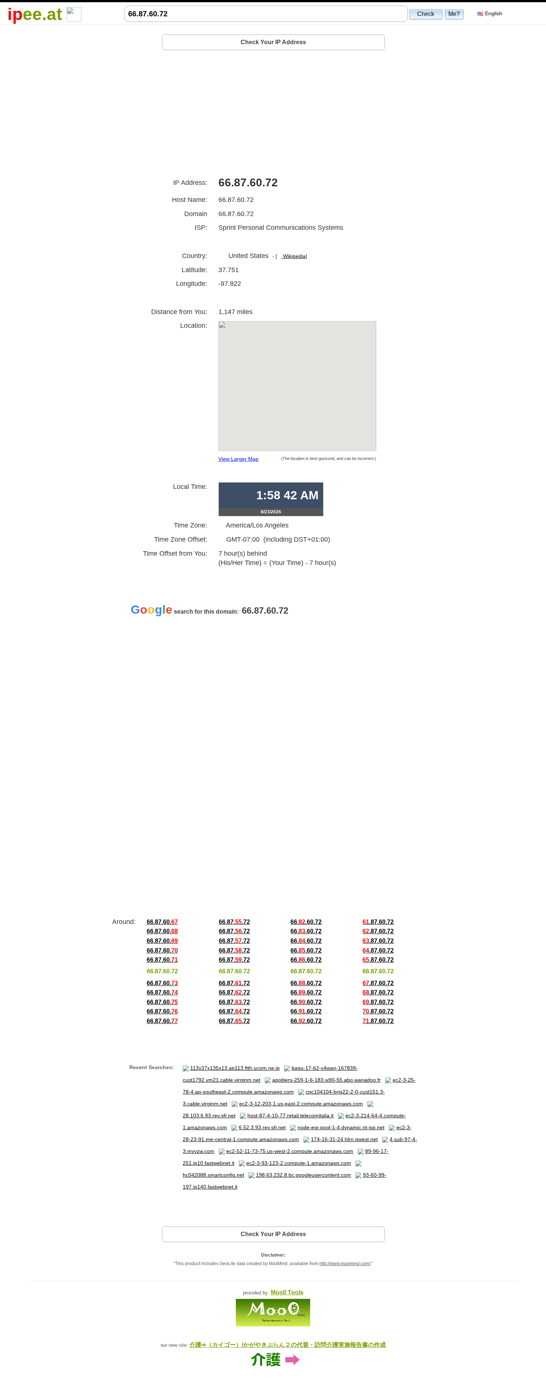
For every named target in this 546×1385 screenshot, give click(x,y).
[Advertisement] (273, 111)
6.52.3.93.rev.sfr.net (262, 1127)
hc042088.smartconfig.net (213, 1175)
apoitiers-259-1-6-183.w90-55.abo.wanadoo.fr (326, 1080)
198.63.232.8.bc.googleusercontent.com (303, 1175)
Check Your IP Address (273, 42)
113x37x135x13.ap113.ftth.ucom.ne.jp (235, 1068)
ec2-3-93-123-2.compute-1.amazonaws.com (298, 1163)
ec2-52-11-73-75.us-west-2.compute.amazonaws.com (289, 1151)
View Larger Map (238, 459)
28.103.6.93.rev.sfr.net (209, 1115)
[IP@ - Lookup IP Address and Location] (73, 14)
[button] (426, 13)
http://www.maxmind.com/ (344, 1263)
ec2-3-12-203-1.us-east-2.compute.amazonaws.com (301, 1104)
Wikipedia (294, 256)
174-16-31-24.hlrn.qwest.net (344, 1139)
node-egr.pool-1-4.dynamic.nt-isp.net (341, 1127)
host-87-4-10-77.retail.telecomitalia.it (290, 1115)
